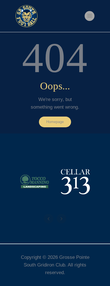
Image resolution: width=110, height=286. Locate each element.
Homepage (55, 122)
